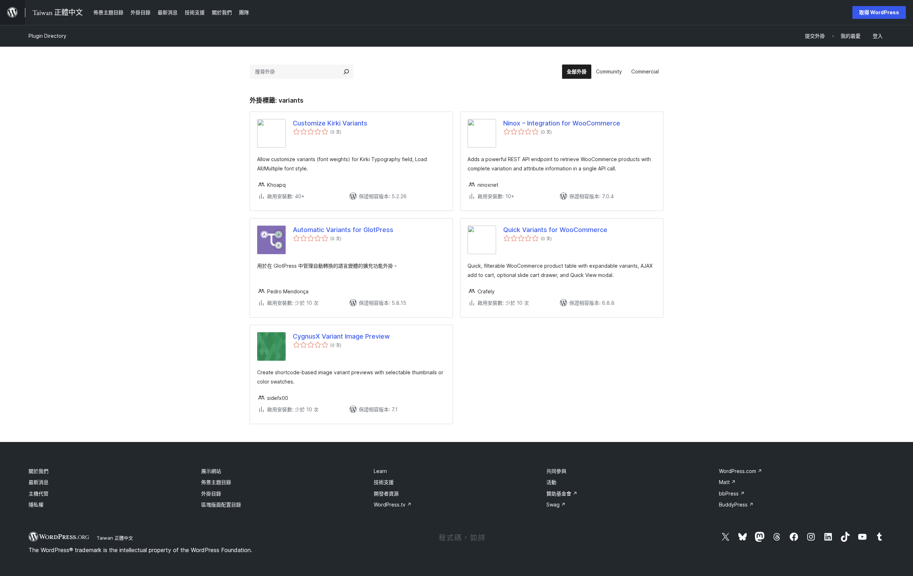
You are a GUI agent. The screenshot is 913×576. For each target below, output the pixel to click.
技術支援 (384, 482)
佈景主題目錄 (216, 482)
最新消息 (39, 482)
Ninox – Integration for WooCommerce (561, 123)
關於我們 (39, 471)
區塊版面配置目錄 (221, 505)
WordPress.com (740, 471)
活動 (551, 482)
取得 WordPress (879, 12)
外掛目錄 (211, 493)
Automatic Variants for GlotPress (343, 229)
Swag (556, 505)
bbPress (732, 493)
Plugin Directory (47, 36)
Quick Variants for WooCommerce (555, 229)
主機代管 (39, 493)
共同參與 (556, 471)
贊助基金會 (561, 493)
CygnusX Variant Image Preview (341, 336)
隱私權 (36, 505)
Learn (380, 471)
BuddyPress (736, 505)
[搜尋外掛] (346, 72)
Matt (727, 482)
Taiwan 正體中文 (115, 538)
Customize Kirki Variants (330, 123)
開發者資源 (386, 493)
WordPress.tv (393, 505)
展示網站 (211, 471)
